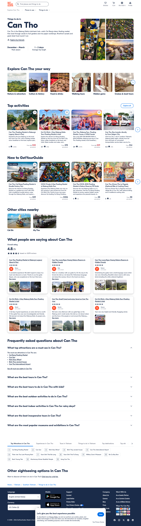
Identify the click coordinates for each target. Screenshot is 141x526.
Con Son (12, 357)
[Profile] (130, 3)
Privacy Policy (70, 502)
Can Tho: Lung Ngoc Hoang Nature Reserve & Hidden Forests (68, 261)
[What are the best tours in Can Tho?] (131, 377)
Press (104, 505)
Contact (68, 495)
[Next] (133, 82)
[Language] (122, 3)
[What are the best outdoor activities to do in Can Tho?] (131, 396)
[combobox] (32, 4)
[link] (16, 84)
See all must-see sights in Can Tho (19, 369)
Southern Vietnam (29, 485)
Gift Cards (106, 508)
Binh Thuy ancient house (18, 362)
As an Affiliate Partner (123, 502)
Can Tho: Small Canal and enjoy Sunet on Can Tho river (70, 300)
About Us (106, 495)
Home (9, 485)
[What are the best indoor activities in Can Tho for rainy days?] (131, 406)
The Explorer (107, 512)
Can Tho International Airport (19, 364)
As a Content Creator (123, 498)
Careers (105, 498)
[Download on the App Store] (53, 505)
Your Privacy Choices (73, 505)
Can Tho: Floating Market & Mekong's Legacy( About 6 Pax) (25, 261)
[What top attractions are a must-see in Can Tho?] (131, 348)
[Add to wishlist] (35, 112)
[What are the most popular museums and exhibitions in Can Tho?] (131, 425)
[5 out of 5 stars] (27, 265)
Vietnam (17, 485)
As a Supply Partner (122, 495)
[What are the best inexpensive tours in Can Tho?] (131, 415)
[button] (16, 84)
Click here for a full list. (50, 477)
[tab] (20, 443)
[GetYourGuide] (10, 4)
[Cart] (113, 3)
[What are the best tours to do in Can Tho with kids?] (131, 387)
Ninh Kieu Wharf (15, 360)
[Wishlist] (105, 3)
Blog (104, 502)
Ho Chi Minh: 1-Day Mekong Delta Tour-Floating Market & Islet (26, 300)
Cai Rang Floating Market (18, 355)
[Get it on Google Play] (53, 496)
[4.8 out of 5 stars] (13, 253)
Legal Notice (70, 498)
